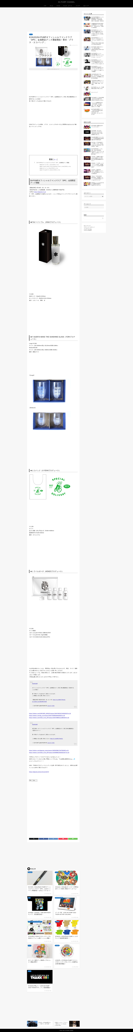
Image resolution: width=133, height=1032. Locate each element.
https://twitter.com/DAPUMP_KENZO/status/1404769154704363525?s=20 (50, 713)
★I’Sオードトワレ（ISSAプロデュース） (49, 164)
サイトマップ (87, 225)
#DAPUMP (35, 683)
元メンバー (86, 5)
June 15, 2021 (51, 705)
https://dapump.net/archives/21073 (39, 772)
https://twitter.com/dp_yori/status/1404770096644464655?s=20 (47, 715)
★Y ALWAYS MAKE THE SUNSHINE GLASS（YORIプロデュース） (55, 166)
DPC (31, 780)
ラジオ (58, 5)
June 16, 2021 (51, 742)
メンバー (78, 5)
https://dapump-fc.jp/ (40, 192)
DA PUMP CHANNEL (66, 2)
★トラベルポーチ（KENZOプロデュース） (50, 169)
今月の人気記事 (88, 230)
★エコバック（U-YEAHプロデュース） (49, 168)
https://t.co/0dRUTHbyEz (59, 699)
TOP (45, 5)
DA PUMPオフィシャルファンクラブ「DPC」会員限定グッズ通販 (53, 162)
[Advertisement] (53, 20)
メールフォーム (88, 228)
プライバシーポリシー (89, 227)
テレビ (51, 5)
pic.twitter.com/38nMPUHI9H (39, 701)
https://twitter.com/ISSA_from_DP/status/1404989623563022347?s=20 (49, 752)
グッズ (31, 34)
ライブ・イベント (67, 5)
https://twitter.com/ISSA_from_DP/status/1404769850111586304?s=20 (49, 717)
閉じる (55, 159)
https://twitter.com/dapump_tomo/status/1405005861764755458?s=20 (49, 750)
